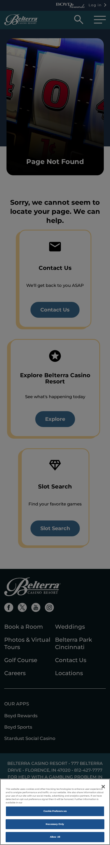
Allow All (55, 836)
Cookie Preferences (54, 811)
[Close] (103, 786)
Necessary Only (55, 824)
